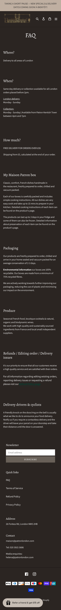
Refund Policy (13, 496)
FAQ (8, 480)
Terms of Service (14, 488)
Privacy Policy (13, 504)
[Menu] (56, 18)
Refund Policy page (29, 384)
